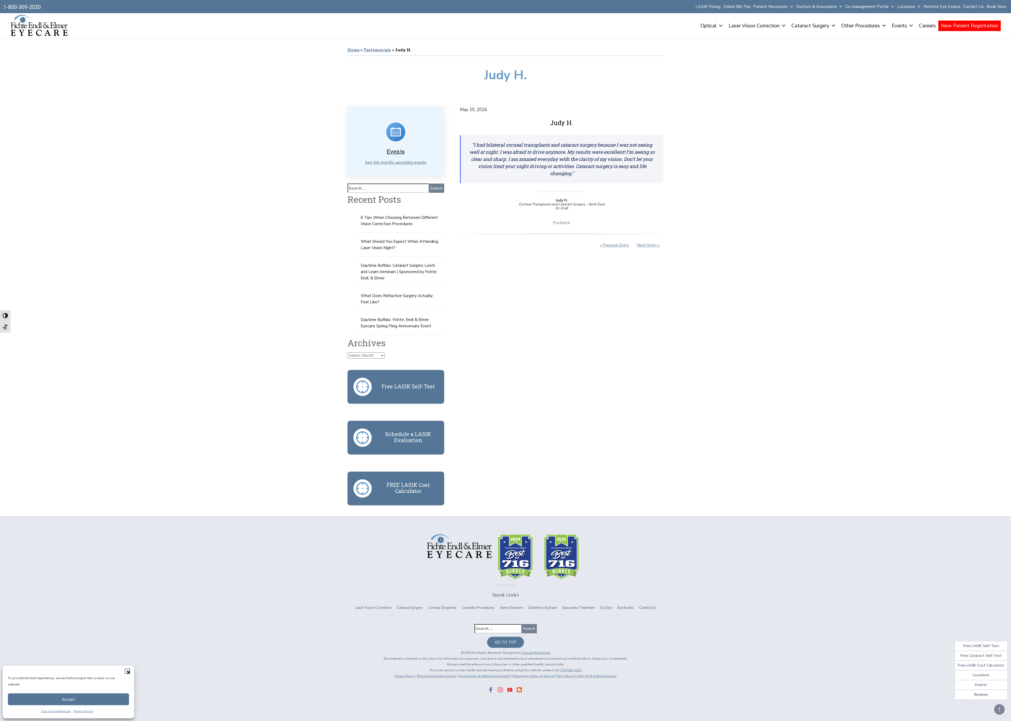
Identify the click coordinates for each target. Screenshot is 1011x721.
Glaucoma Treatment (578, 607)
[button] (127, 671)
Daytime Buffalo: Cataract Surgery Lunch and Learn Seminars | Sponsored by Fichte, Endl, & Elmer (399, 272)
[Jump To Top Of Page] (999, 709)
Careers (927, 25)
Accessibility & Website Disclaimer (484, 676)
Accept (68, 699)
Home (354, 49)
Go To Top (505, 642)
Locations (906, 6)
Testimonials (377, 49)
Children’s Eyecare (542, 607)
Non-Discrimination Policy (436, 676)
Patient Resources (770, 6)
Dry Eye (606, 607)
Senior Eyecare (511, 607)
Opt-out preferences (56, 711)
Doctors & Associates (816, 6)
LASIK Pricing (708, 6)
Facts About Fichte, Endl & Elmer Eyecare (586, 676)
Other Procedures (860, 25)
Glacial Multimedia (536, 653)
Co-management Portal (867, 6)
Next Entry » (648, 245)
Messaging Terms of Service (532, 676)
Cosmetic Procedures (478, 607)
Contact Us (973, 6)
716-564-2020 (570, 670)
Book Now (996, 6)
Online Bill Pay (737, 6)
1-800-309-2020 (22, 7)
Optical (709, 25)
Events (899, 25)
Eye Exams (625, 607)
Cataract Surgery (810, 25)
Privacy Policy (83, 711)
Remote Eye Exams (942, 6)
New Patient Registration (969, 25)
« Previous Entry (614, 245)
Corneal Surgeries (442, 607)
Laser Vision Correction (754, 25)
